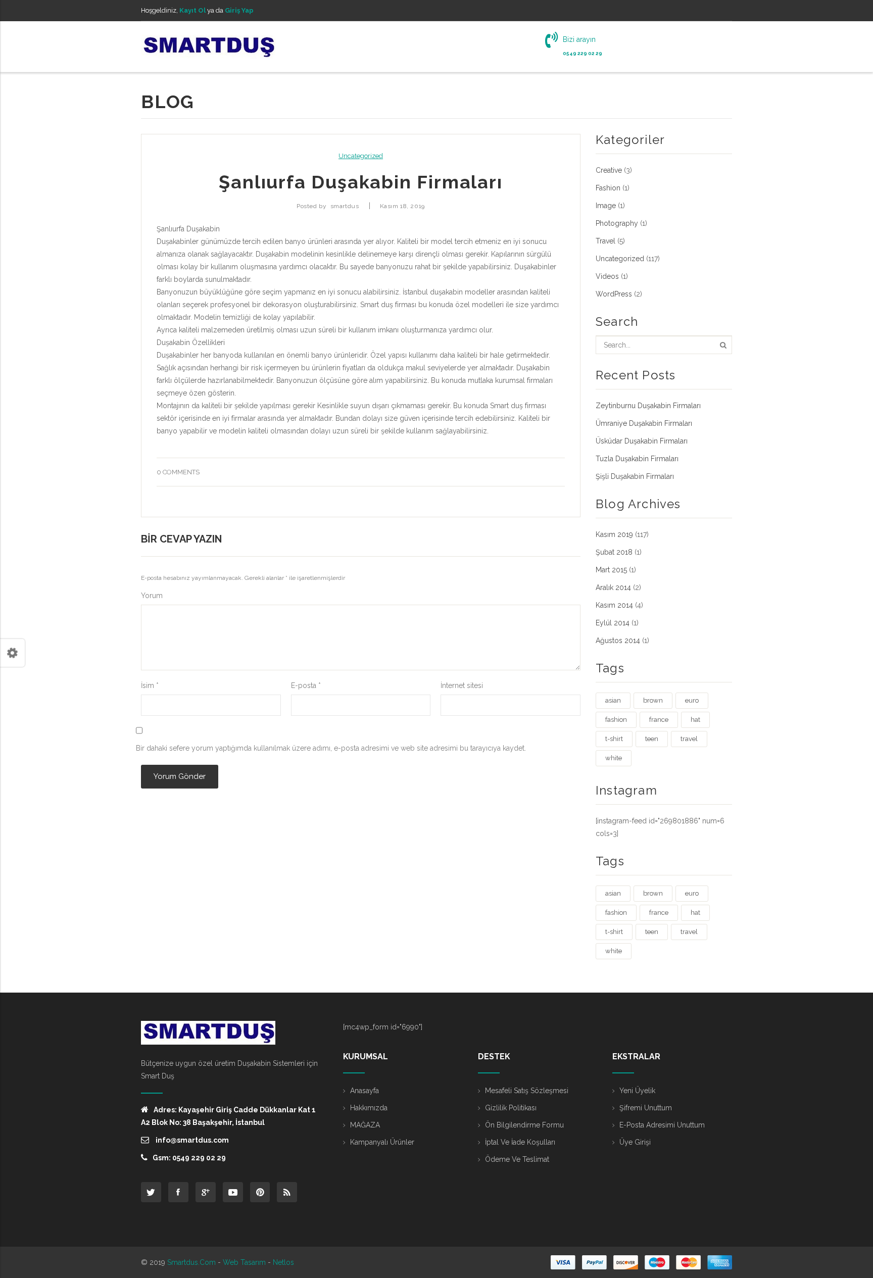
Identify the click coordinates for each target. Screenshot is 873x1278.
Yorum (152, 596)
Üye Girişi (635, 1142)
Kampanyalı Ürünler (382, 1142)
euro (692, 700)
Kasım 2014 (614, 605)
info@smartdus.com (191, 1140)
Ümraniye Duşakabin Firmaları (644, 423)
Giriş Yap (239, 10)
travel (689, 739)
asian (613, 700)
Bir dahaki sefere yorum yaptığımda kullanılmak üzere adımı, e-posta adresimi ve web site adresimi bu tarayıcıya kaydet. (331, 748)
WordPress (614, 294)
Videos (607, 276)
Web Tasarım (244, 1262)
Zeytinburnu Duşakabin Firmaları (648, 406)
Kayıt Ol (192, 10)
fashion (616, 719)
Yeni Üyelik (637, 1091)
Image (606, 206)
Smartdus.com (191, 1262)
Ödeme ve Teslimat (517, 1159)
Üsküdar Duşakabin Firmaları (642, 441)
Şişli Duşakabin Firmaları (635, 476)
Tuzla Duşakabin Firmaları (637, 459)
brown (653, 700)
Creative (609, 170)
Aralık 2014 (613, 587)
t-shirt (614, 739)
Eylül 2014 (612, 623)
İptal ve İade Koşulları (520, 1142)
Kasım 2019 (614, 534)
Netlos (283, 1262)
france (658, 719)
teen (651, 739)
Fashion (608, 188)
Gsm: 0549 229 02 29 (189, 1158)
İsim (150, 685)
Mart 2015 (611, 570)
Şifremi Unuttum (645, 1108)
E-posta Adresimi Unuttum (662, 1125)
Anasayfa (364, 1091)
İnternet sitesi (462, 685)
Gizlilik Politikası (511, 1108)
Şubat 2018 (614, 552)
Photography (617, 223)
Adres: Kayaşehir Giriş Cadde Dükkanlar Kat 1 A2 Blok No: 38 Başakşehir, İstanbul (228, 1116)
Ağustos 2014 (618, 640)
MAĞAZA (365, 1125)
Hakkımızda (368, 1108)
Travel (605, 241)
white (613, 758)
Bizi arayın (579, 39)
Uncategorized (360, 156)
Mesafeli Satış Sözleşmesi (526, 1091)
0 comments (178, 472)
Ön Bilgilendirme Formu (524, 1125)
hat (695, 719)
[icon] (151, 1192)
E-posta (306, 685)
